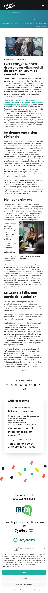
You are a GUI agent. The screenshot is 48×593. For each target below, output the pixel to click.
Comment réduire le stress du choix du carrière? (21, 432)
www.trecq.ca (24, 499)
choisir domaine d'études (16, 425)
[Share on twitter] (11, 385)
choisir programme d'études (17, 418)
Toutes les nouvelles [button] (12, 12)
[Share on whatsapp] (30, 385)
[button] (45, 549)
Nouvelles (44, 20)
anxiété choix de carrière (31, 416)
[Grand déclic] (10, 5)
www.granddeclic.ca (23, 323)
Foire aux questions (20, 411)
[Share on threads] (16, 385)
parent (34, 425)
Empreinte (41, 590)
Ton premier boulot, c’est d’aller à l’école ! (22, 445)
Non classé (27, 407)
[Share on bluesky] (35, 385)
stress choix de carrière (15, 420)
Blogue (29, 425)
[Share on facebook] (7, 385)
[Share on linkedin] (26, 385)
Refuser (24, 579)
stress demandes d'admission (17, 422)
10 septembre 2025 (16, 440)
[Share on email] (24, 389)
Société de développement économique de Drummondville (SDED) (23, 103)
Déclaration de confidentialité (27, 590)
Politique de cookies (10, 590)
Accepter (24, 572)
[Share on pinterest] (21, 385)
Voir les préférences (24, 585)
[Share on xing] (40, 385)
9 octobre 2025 (15, 416)
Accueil (36, 20)
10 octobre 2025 (15, 407)
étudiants (28, 440)
